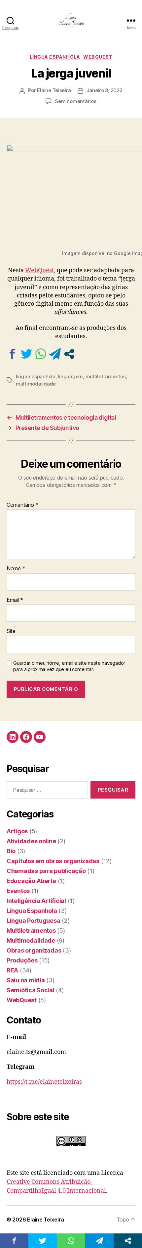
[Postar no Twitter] (26, 354)
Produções (22, 960)
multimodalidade (36, 384)
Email (15, 600)
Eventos (18, 890)
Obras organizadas (34, 950)
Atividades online (31, 841)
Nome (16, 569)
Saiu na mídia (26, 980)
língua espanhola (35, 376)
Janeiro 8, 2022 (105, 90)
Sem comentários (75, 101)
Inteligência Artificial (36, 900)
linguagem (70, 376)
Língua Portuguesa (33, 920)
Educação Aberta (31, 880)
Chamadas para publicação (46, 870)
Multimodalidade (31, 940)
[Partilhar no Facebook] (12, 354)
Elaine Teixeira (54, 90)
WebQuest (97, 57)
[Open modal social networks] (69, 354)
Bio (11, 851)
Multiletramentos (31, 930)
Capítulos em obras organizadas (53, 861)
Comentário (22, 505)
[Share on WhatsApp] (41, 354)
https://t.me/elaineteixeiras (44, 1082)
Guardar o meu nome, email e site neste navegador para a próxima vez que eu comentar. (69, 666)
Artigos (17, 831)
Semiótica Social (30, 990)
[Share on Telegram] (55, 354)
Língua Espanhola (55, 57)
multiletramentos (106, 376)
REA (12, 970)
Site (11, 631)
